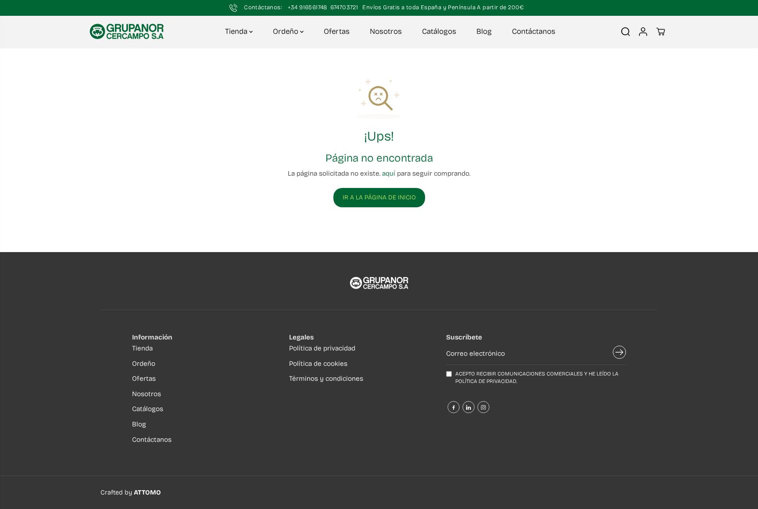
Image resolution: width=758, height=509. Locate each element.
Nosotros (386, 31)
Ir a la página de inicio (379, 197)
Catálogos (439, 31)
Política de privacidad (322, 348)
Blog (484, 31)
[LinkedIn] (468, 407)
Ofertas (337, 31)
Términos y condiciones (326, 379)
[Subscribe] (619, 354)
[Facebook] (453, 407)
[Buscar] (625, 32)
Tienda (237, 31)
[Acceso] (643, 32)
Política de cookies (318, 364)
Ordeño (286, 31)
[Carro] (661, 32)
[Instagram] (483, 407)
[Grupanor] (126, 31)
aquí (388, 173)
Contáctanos (533, 31)
